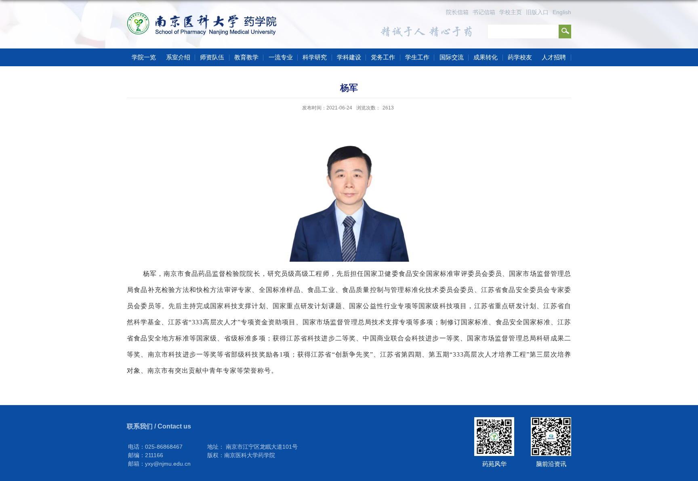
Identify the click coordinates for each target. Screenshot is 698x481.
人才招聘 (554, 57)
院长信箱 (457, 12)
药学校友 (520, 57)
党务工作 (383, 57)
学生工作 (417, 57)
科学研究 (315, 57)
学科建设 (349, 57)
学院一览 (144, 57)
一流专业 (281, 57)
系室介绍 (178, 57)
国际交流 (451, 57)
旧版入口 (537, 12)
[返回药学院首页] (204, 16)
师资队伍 (212, 57)
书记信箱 (484, 12)
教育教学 (246, 57)
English (562, 12)
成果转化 (485, 57)
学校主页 (510, 12)
